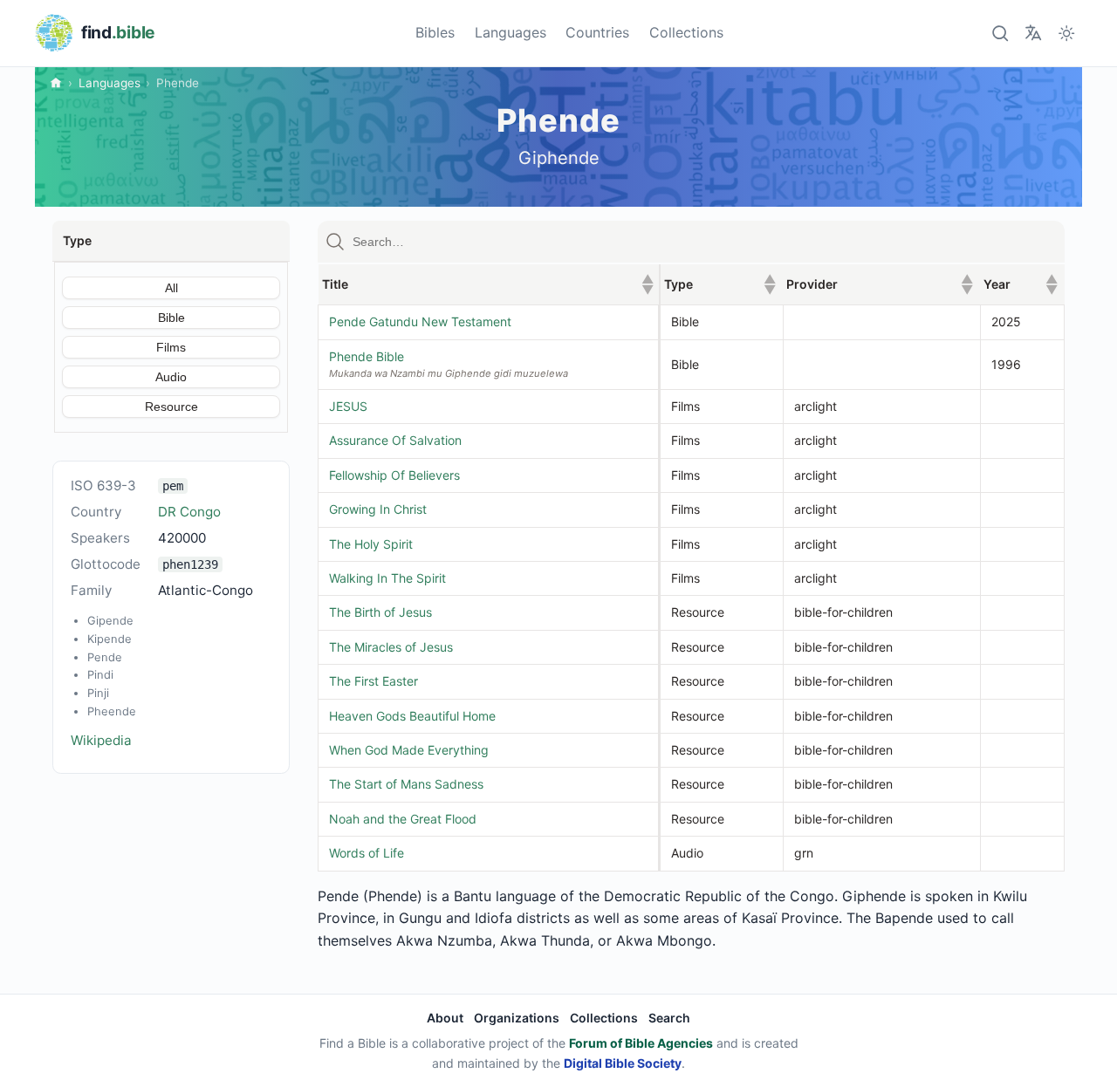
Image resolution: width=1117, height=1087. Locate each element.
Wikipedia (101, 740)
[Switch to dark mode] (1067, 32)
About (445, 1017)
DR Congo (189, 511)
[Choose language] (1033, 32)
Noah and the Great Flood (402, 818)
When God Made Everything (409, 749)
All (171, 288)
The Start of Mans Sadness (406, 783)
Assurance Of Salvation (395, 440)
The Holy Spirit (371, 544)
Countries (597, 32)
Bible (171, 318)
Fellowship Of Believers (394, 475)
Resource (171, 407)
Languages (510, 32)
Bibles (435, 32)
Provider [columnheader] (879, 284)
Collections (686, 32)
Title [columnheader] (488, 284)
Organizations (516, 1017)
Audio (171, 377)
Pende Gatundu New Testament (420, 321)
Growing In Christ (378, 509)
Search (669, 1017)
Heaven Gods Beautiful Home (412, 715)
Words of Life (366, 852)
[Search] (999, 32)
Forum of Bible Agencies (641, 1043)
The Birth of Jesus (380, 612)
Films (171, 347)
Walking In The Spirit (387, 578)
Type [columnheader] (720, 284)
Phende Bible (366, 356)
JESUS (348, 406)
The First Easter (373, 680)
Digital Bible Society (623, 1063)
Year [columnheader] (1020, 284)
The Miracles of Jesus (391, 646)
